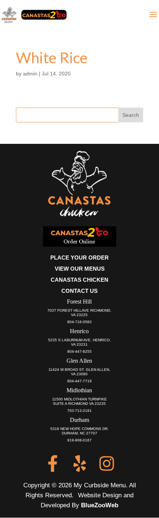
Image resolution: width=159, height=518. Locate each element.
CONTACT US (79, 291)
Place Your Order (79, 257)
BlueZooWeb (99, 505)
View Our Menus (80, 268)
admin (30, 74)
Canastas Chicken (79, 280)
